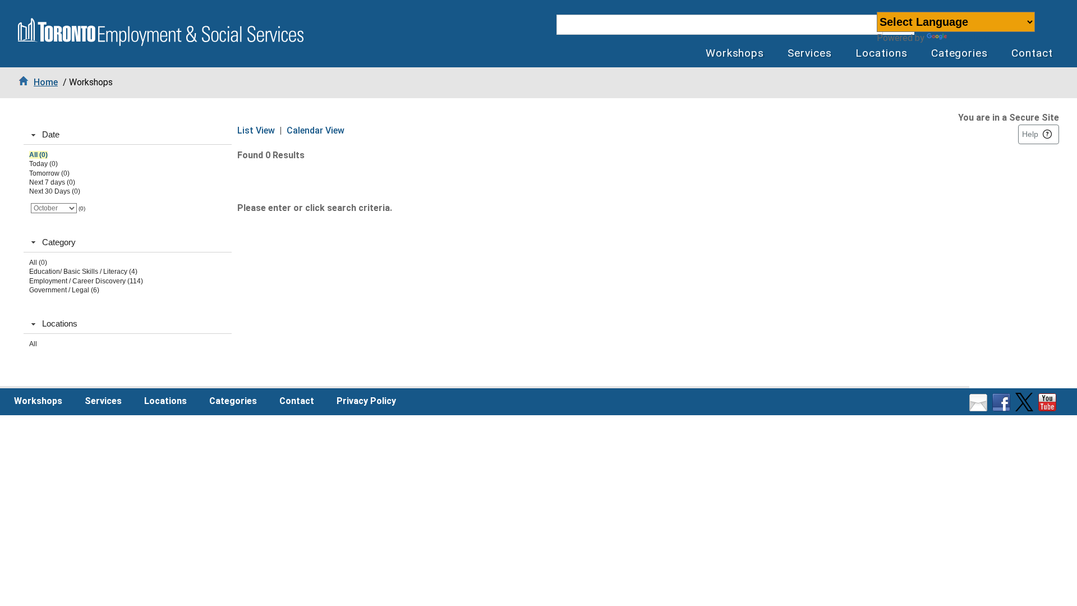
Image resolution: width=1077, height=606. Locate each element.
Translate (969, 38)
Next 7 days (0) (52, 182)
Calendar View (315, 130)
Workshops (735, 53)
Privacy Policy (366, 401)
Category (59, 242)
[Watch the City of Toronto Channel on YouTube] (1048, 408)
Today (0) (43, 164)
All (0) (38, 155)
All (33, 344)
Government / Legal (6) (64, 290)
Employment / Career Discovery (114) (86, 281)
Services (810, 53)
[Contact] (979, 408)
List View (256, 130)
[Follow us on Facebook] (1002, 408)
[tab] (128, 135)
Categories (959, 53)
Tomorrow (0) (49, 173)
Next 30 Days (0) (54, 191)
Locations (881, 53)
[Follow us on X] (1025, 408)
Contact (1032, 53)
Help (1030, 134)
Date (50, 134)
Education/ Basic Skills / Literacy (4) (83, 272)
